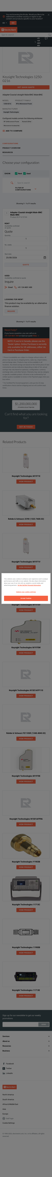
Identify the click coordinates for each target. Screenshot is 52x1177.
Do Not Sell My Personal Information (29, 585)
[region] (26, 588)
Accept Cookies (26, 598)
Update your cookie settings (26, 592)
